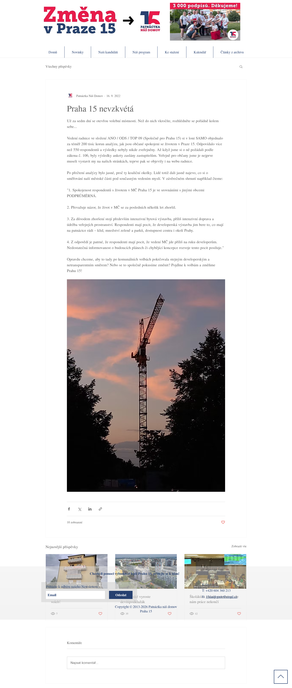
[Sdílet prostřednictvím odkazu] (100, 509)
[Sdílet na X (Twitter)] (79, 509)
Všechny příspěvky (59, 66)
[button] (241, 66)
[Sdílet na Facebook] (69, 509)
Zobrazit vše (239, 546)
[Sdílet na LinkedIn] (90, 509)
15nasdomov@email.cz (221, 596)
